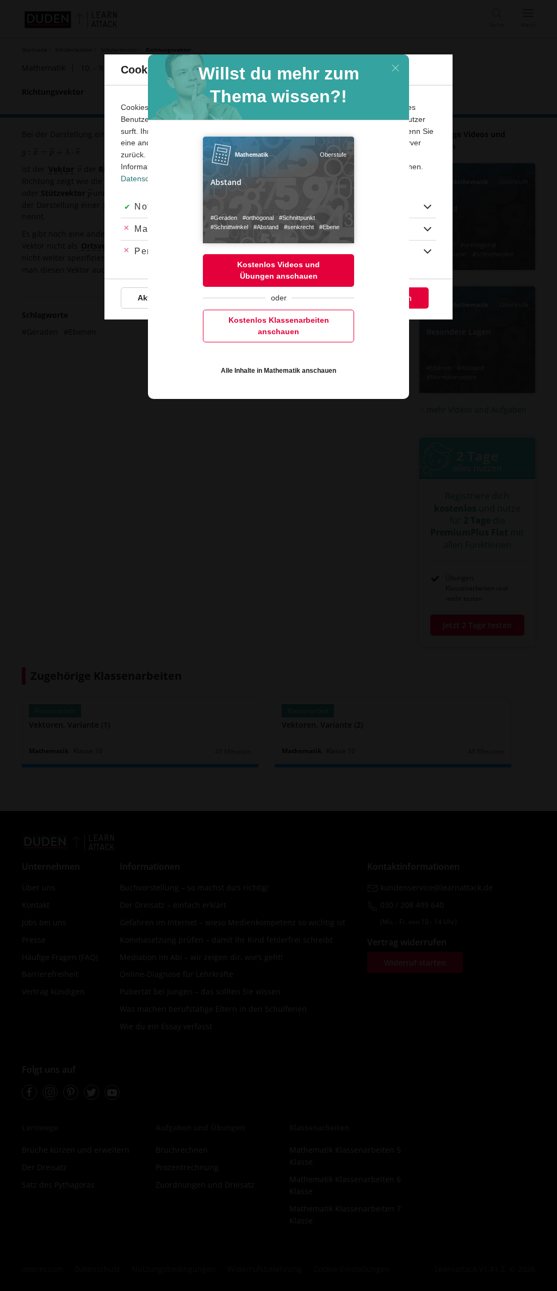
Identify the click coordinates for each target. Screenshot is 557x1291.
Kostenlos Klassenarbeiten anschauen (278, 326)
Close (395, 68)
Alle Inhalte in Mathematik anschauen (278, 370)
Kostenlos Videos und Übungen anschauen (278, 270)
